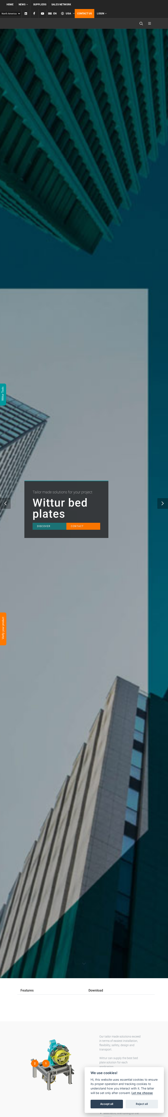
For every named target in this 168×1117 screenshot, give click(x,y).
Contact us (84, 13)
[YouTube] (43, 13)
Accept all (106, 1104)
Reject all (142, 1104)
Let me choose (142, 1093)
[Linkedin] (26, 13)
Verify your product (3, 628)
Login (100, 13)
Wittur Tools (2, 394)
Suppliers (39, 4)
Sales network (61, 4)
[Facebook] (34, 13)
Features (27, 990)
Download (96, 990)
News (22, 4)
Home (10, 4)
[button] (5, 503)
